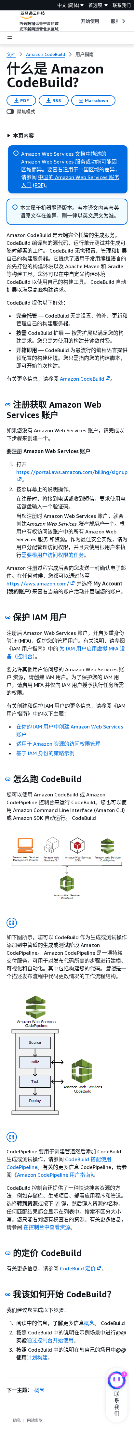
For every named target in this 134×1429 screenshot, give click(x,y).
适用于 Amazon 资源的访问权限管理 (58, 744)
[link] (84, 54)
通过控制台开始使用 (50, 1340)
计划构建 (37, 1357)
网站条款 (35, 1420)
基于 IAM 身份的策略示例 (45, 753)
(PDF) (39, 185)
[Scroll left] (76, 21)
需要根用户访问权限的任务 (52, 555)
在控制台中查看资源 (46, 1227)
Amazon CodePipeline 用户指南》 (55, 1175)
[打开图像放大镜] (12, 923)
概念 (89, 1323)
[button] (20, 135)
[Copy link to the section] (8, 404)
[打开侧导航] (9, 38)
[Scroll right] (123, 21)
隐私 (17, 1420)
